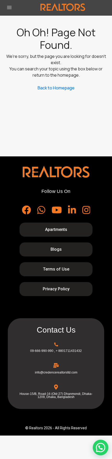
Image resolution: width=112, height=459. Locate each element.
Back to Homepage (56, 88)
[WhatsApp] (41, 210)
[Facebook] (26, 210)
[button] (100, 447)
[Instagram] (86, 210)
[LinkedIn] (72, 210)
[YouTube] (57, 210)
